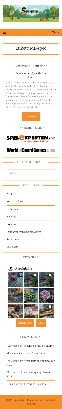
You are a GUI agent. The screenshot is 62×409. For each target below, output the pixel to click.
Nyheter (11, 217)
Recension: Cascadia (35, 384)
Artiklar (11, 194)
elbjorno (31, 77)
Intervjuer (12, 209)
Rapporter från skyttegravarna (24, 232)
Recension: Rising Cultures (39, 346)
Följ (41, 323)
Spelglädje (12, 247)
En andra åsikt (15, 202)
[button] (15, 279)
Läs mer (31, 116)
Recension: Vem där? (31, 66)
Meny (55, 32)
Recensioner (14, 239)
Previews (12, 224)
